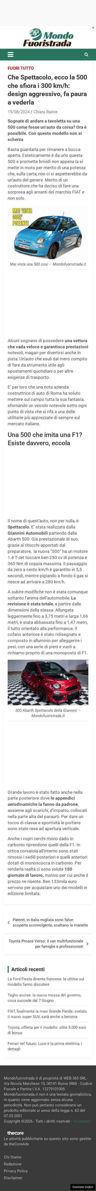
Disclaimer (13, 1178)
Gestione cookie (82, 1187)
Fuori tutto (21, 68)
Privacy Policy (16, 1171)
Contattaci (82, 1121)
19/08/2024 (19, 111)
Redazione (13, 1164)
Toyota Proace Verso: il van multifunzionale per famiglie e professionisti (46, 944)
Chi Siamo (13, 1157)
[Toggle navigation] (10, 54)
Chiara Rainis (46, 111)
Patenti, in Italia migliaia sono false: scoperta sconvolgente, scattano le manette (50, 923)
